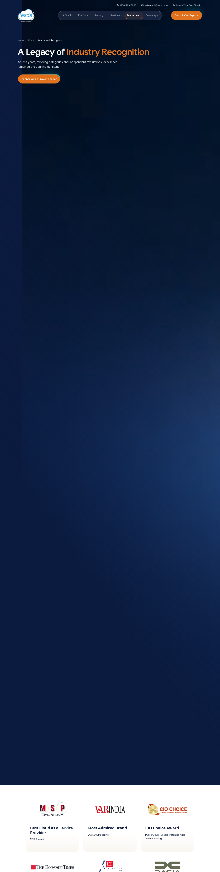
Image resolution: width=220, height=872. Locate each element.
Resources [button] (133, 15)
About (31, 40)
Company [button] (151, 15)
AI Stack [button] (67, 15)
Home (21, 40)
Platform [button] (83, 15)
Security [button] (99, 15)
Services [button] (115, 15)
